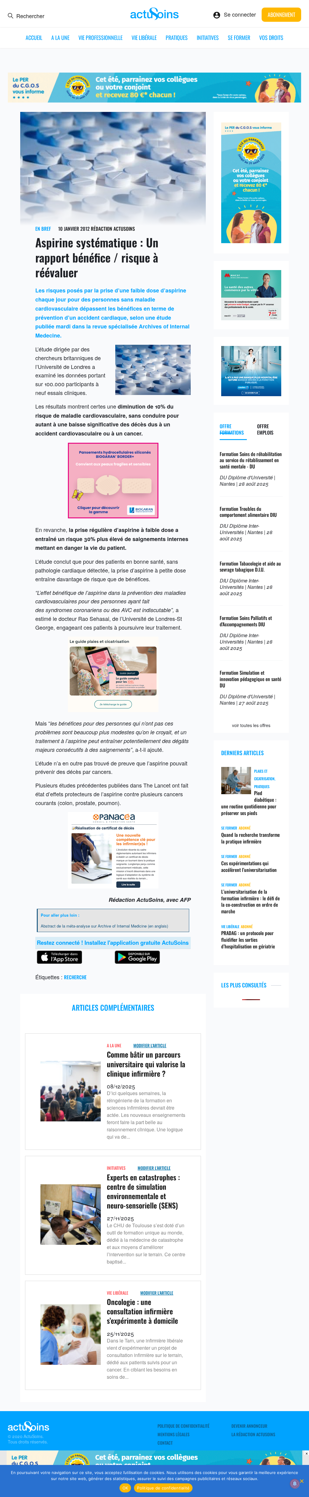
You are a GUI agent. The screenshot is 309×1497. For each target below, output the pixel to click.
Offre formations (232, 429)
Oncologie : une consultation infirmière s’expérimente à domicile (142, 1311)
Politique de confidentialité (183, 1426)
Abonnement (281, 14)
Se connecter (240, 14)
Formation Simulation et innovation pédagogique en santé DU (250, 679)
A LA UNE (60, 37)
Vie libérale (144, 37)
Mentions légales (174, 1434)
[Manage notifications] (295, 1484)
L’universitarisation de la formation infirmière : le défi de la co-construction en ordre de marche (250, 901)
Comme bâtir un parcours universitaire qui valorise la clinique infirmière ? (146, 1063)
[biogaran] (113, 516)
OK (125, 1488)
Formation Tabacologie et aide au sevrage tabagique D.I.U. (250, 566)
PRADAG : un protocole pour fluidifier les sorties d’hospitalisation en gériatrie (248, 939)
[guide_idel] (113, 710)
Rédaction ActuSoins (113, 228)
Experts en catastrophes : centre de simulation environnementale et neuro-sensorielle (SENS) (143, 1191)
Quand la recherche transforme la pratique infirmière (250, 838)
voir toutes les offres (251, 725)
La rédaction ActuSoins (253, 1434)
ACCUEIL (34, 37)
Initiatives (208, 37)
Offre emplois (265, 429)
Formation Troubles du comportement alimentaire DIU (248, 512)
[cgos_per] (154, 100)
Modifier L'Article (149, 1045)
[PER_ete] (251, 241)
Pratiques (177, 37)
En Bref (43, 228)
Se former (239, 37)
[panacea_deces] (113, 886)
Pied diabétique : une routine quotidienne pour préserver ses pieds (248, 802)
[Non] (301, 1481)
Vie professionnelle (100, 37)
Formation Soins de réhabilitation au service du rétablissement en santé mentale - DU (251, 460)
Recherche (75, 977)
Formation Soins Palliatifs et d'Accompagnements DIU (246, 621)
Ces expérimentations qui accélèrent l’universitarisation (249, 866)
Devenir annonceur (249, 1426)
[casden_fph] (251, 394)
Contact (165, 1443)
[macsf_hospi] (251, 318)
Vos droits (271, 37)
